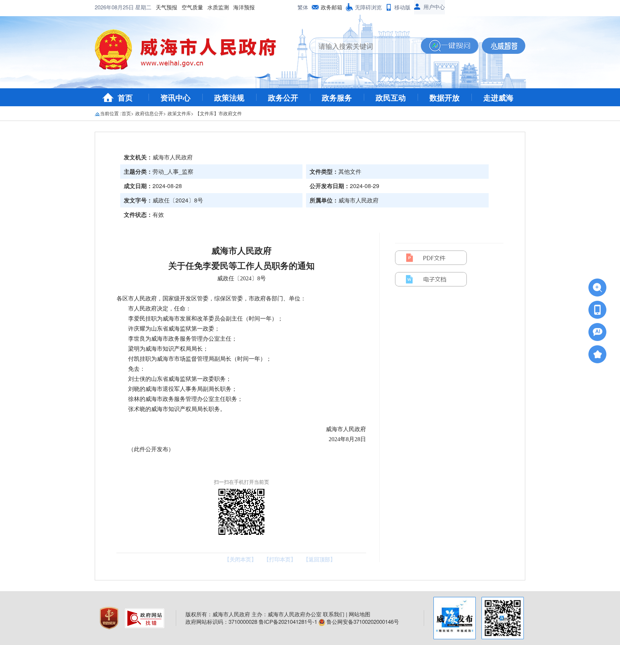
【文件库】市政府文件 (218, 113)
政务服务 (337, 97)
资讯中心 (175, 97)
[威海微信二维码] (503, 618)
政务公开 (283, 97)
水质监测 (218, 7)
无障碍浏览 (368, 7)
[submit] (449, 46)
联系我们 (333, 614)
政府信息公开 (149, 113)
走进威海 (498, 97)
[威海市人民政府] (191, 52)
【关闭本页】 (240, 559)
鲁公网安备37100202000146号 (362, 621)
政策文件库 (179, 113)
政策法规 (229, 97)
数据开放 (444, 97)
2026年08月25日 (115, 7)
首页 (125, 97)
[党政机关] (110, 617)
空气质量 (192, 7)
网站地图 (359, 614)
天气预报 (166, 7)
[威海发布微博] (454, 618)
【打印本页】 (280, 559)
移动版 (402, 7)
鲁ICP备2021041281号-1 (288, 621)
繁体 (302, 7)
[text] (365, 46)
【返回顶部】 (319, 559)
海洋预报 (244, 7)
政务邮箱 (331, 7)
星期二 (143, 7)
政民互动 (391, 97)
